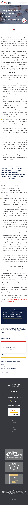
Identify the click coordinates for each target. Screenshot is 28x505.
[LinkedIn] (11, 401)
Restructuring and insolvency (16, 19)
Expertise (14, 422)
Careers (14, 429)
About (14, 427)
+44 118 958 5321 (8, 349)
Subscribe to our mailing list (14, 397)
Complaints (14, 499)
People (14, 420)
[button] (14, 412)
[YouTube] (15, 401)
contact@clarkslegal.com (10, 347)
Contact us (14, 391)
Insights (14, 425)
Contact (14, 431)
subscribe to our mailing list (13, 320)
